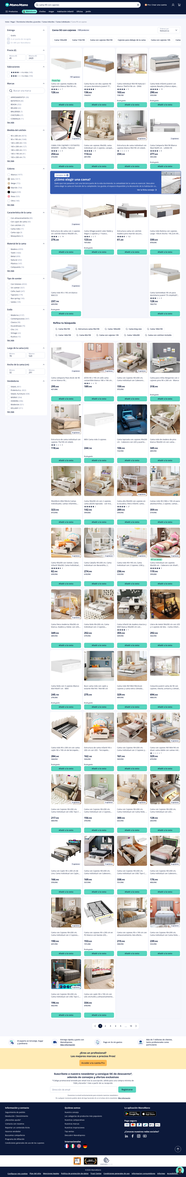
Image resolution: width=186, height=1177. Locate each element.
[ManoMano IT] (73, 1146)
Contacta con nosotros (14, 1124)
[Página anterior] (95, 1026)
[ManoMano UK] (79, 1146)
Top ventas (69, 1131)
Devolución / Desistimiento (16, 1116)
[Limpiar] (138, 4)
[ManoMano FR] (67, 1146)
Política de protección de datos (74, 1173)
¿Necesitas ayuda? (13, 1120)
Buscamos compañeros (15, 1135)
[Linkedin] (126, 1136)
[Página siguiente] (136, 1026)
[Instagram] (139, 1136)
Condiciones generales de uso (117, 1173)
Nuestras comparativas (74, 1120)
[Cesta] (179, 5)
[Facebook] (133, 1136)
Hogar (13, 22)
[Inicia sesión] (173, 5)
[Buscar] (37, 5)
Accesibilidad (172, 1173)
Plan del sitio (35, 1173)
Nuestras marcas (72, 1124)
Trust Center (96, 1173)
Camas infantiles (48, 22)
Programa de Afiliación (14, 1139)
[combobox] (169, 30)
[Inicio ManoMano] (17, 5)
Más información (124, 1098)
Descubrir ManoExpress (75, 1135)
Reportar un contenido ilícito (17, 1127)
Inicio (7, 22)
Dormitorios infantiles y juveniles (29, 22)
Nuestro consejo (72, 1112)
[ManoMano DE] (85, 1146)
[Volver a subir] (178, 1149)
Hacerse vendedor (13, 1131)
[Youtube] (145, 1136)
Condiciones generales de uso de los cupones (24, 1143)
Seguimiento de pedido (15, 1112)
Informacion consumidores (143, 1173)
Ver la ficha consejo (145, 190)
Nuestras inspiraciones (74, 1127)
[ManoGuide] (180, 1170)
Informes (161, 1173)
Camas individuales (63, 22)
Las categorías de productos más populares (83, 1116)
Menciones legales (51, 1173)
